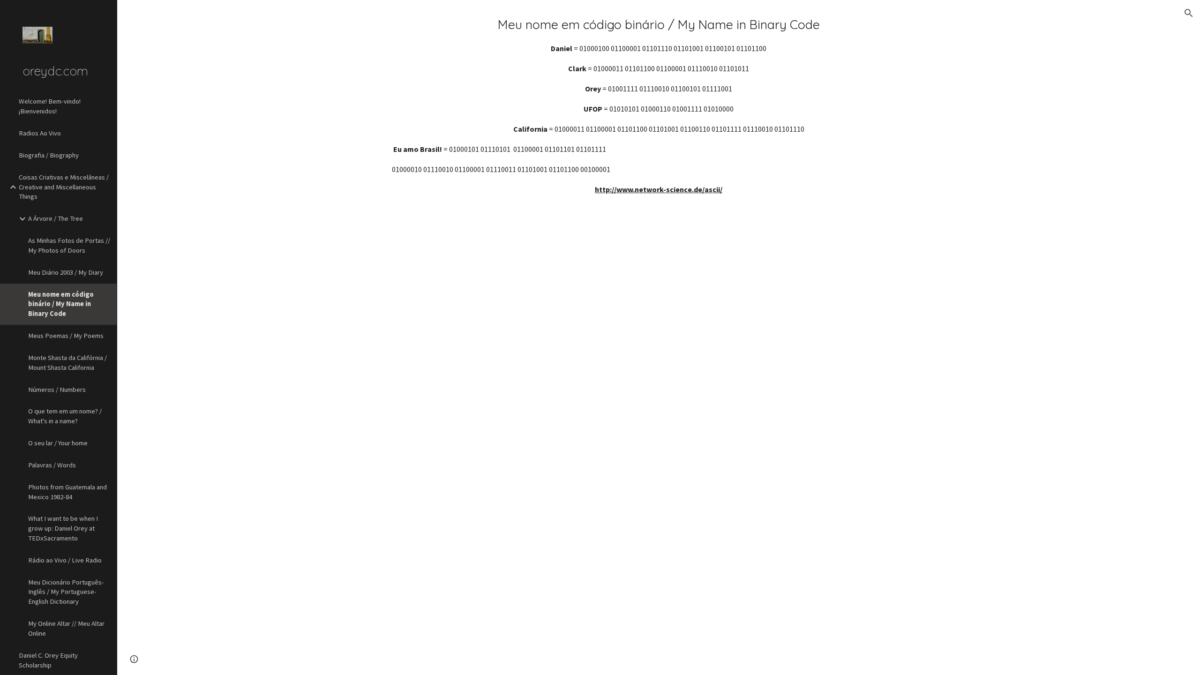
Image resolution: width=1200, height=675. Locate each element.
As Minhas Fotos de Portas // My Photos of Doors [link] (69, 245)
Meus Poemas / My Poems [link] (66, 335)
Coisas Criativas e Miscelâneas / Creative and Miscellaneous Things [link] (64, 187)
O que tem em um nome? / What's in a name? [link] (65, 416)
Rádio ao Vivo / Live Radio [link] (65, 560)
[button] (1189, 13)
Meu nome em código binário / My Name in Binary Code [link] (61, 304)
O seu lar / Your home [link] (58, 443)
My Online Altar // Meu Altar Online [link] (66, 628)
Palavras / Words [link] (52, 465)
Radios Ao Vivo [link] (40, 133)
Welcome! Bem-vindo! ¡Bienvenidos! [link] (50, 106)
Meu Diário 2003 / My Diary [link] (65, 272)
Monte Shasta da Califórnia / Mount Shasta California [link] (67, 362)
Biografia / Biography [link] (49, 155)
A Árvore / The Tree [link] (55, 218)
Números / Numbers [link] (57, 389)
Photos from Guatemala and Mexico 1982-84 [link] (67, 492)
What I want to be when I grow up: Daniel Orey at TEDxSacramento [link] (63, 528)
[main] (658, 105)
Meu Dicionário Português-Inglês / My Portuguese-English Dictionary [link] (66, 592)
